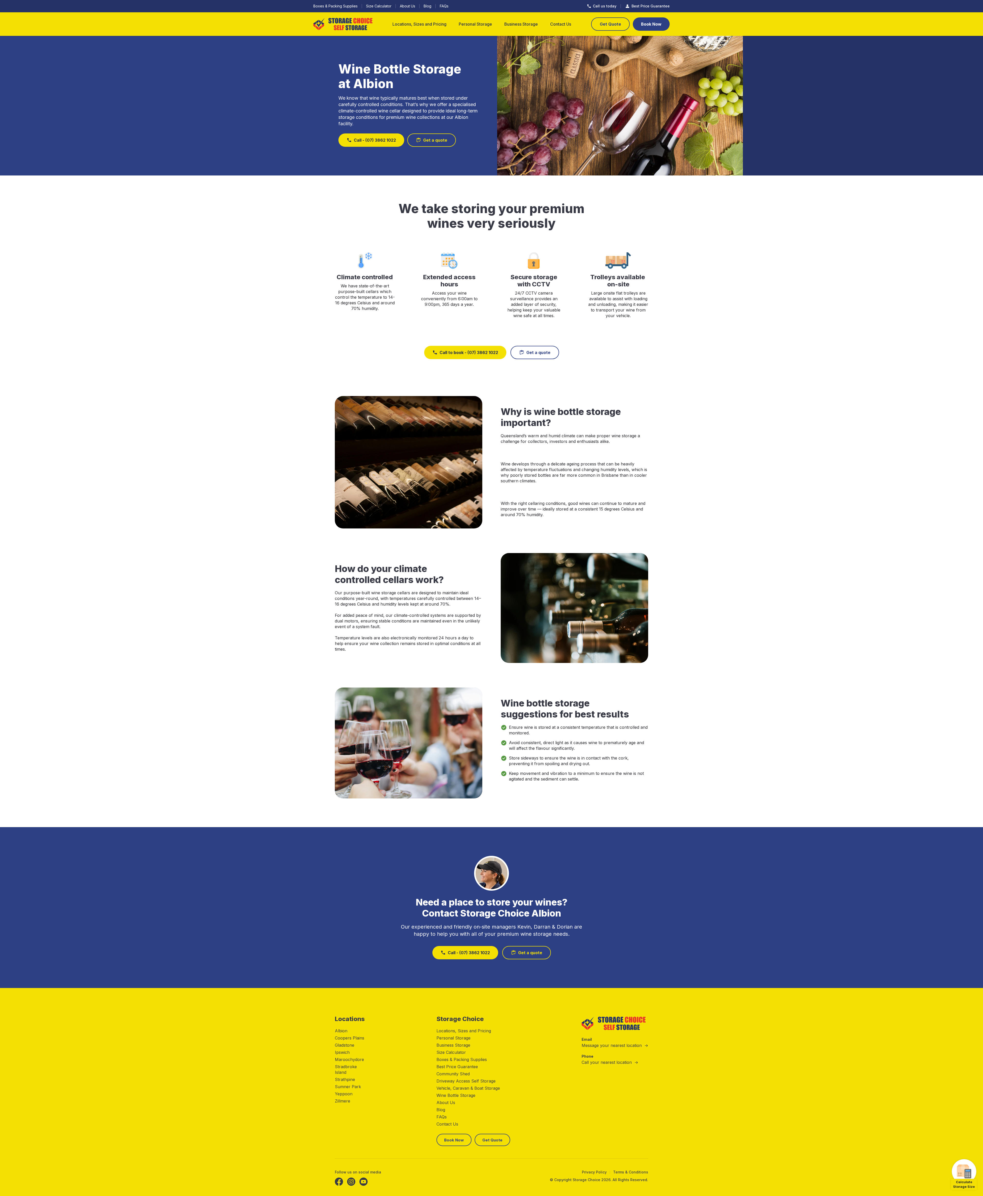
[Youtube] (363, 1182)
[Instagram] (351, 1182)
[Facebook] (339, 1182)
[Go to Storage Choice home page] (342, 24)
